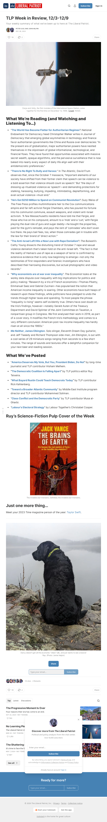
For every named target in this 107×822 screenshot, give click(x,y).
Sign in (99, 5)
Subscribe (85, 5)
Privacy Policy (73, 762)
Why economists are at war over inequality (37, 274)
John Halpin (33, 29)
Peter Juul (20, 29)
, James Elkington (34, 330)
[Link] (2, 121)
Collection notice (75, 803)
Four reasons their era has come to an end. (25, 711)
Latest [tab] (16, 700)
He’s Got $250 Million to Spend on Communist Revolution (46, 200)
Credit (71, 111)
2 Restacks (36, 681)
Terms (63, 803)
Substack (40, 816)
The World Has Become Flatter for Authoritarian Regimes (46, 130)
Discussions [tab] (26, 700)
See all (11, 763)
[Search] (69, 5)
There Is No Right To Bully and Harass (34, 171)
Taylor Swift (74, 512)
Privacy (56, 803)
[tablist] (19, 700)
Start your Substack (47, 810)
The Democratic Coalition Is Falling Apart (36, 371)
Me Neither (17, 330)
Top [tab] (9, 700)
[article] (53, 713)
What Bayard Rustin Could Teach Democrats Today (42, 380)
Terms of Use (66, 760)
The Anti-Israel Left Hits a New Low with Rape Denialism (45, 241)
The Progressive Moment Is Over (25, 708)
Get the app (66, 810)
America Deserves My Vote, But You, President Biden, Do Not (48, 362)
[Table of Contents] (3, 411)
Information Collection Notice (52, 762)
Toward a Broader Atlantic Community (34, 389)
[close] (78, 719)
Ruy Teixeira (23, 715)
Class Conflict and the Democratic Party (36, 398)
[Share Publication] (75, 5)
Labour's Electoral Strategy (28, 407)
